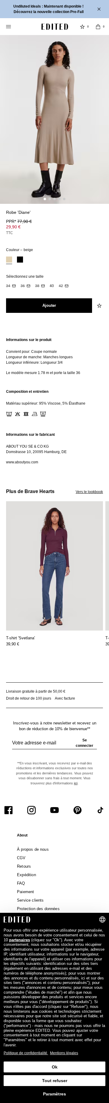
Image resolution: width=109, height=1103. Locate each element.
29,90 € (13, 227)
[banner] (54, 9)
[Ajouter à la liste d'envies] (100, 216)
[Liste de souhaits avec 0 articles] (82, 26)
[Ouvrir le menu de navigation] (9, 26)
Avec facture (65, 698)
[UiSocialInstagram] (31, 810)
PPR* (19, 221)
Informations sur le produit (28, 340)
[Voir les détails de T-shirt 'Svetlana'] (54, 566)
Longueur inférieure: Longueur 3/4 (34, 362)
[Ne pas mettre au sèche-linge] (26, 414)
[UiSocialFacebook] (8, 810)
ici (76, 783)
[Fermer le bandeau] (99, 9)
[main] (54, 401)
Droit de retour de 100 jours (28, 698)
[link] (22, 836)
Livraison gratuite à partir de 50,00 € (35, 691)
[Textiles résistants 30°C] (9, 414)
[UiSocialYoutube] (54, 810)
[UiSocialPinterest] (77, 810)
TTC (9, 233)
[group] (54, 745)
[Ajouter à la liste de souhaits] (100, 305)
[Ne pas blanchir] (18, 414)
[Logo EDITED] (54, 27)
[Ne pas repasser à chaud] (34, 414)
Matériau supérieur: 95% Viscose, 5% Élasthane (45, 403)
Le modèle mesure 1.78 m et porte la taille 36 (43, 373)
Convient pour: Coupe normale (31, 351)
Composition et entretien (27, 391)
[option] (9, 260)
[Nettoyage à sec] (43, 414)
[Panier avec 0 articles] (98, 26)
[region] (54, 356)
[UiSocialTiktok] (100, 810)
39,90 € (12, 644)
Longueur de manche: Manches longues (39, 357)
